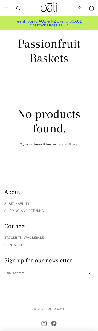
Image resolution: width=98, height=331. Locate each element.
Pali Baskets (55, 309)
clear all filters (67, 144)
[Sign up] (89, 273)
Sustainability (17, 204)
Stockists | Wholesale (24, 237)
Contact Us (14, 245)
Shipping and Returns (24, 211)
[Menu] (6, 8)
